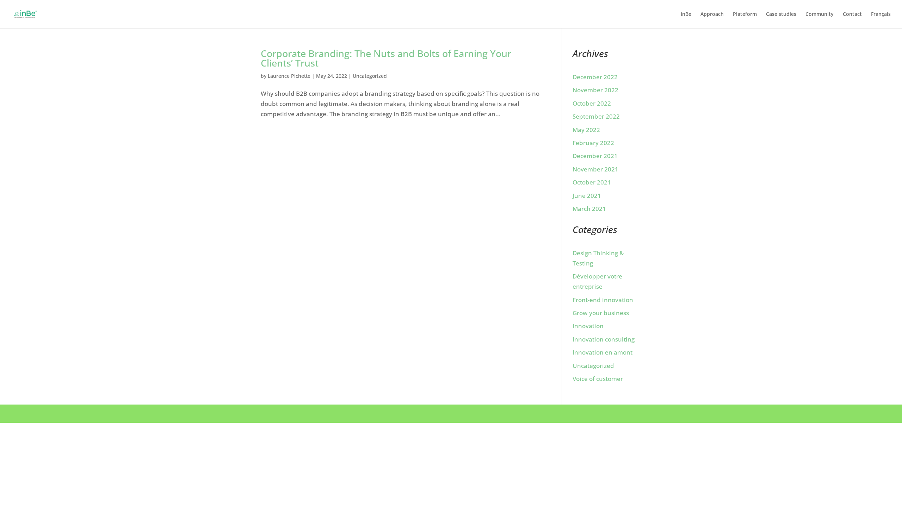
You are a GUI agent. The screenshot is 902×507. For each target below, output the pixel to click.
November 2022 (595, 90)
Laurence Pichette (289, 76)
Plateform (745, 14)
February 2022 (593, 143)
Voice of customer (598, 379)
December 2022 (595, 77)
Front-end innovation (603, 300)
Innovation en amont (602, 352)
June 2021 (587, 196)
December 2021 (595, 156)
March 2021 (589, 209)
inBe (686, 14)
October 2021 (592, 182)
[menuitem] (881, 20)
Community (819, 14)
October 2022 (592, 103)
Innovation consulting (604, 339)
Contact (852, 14)
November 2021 (595, 169)
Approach (712, 14)
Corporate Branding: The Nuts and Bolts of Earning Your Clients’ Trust (386, 58)
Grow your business (601, 313)
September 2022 (596, 116)
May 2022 (586, 130)
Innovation (588, 326)
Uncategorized (370, 76)
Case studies (781, 14)
